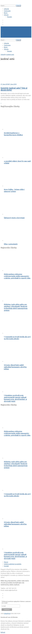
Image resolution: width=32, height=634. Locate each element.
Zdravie (6, 15)
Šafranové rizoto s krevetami (14, 218)
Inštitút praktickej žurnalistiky (12, 564)
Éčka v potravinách (10, 244)
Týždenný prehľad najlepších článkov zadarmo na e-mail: (16, 602)
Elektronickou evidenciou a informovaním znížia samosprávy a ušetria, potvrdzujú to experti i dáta (17, 276)
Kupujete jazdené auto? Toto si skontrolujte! (14, 89)
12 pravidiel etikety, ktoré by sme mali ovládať (17, 162)
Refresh (3, 632)
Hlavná (6, 562)
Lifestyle (6, 9)
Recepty (9, 17)
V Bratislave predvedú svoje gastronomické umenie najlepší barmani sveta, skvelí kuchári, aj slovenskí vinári (15, 398)
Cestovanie (7, 11)
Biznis (5, 13)
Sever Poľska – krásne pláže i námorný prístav (14, 190)
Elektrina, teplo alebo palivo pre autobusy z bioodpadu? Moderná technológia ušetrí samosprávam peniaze (15, 307)
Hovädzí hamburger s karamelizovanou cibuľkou (13, 134)
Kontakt (6, 566)
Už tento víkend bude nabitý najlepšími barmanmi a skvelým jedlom (15, 367)
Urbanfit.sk (7, 613)
